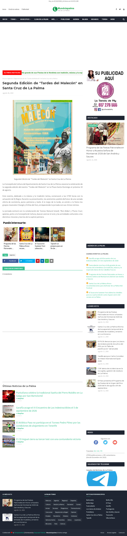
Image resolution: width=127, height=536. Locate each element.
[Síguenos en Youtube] (115, 444)
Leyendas (78, 520)
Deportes (73, 500)
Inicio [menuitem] (4, 19)
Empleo (48, 516)
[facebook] (116, 9)
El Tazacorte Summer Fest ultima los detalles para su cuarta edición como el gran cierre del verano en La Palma (104, 294)
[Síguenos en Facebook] (96, 444)
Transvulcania (75, 508)
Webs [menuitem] (113, 19)
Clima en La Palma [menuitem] (41, 19)
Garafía (108, 506)
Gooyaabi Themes (39, 533)
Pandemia (56, 516)
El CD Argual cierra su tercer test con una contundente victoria (48, 439)
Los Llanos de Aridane (93, 509)
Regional (64, 500)
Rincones (48, 524)
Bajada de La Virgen (61, 512)
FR (101, 451)
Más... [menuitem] (53, 19)
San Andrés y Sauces (112, 512)
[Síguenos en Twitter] (105, 444)
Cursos (78, 504)
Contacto (122, 533)
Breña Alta (109, 500)
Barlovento (90, 500)
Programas (64, 508)
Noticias (48, 500)
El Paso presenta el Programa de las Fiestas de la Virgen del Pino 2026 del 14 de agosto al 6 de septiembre (111, 384)
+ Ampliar (20, 398)
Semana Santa (50, 520)
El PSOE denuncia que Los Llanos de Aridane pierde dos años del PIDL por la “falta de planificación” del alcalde (111, 345)
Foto (55, 524)
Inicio (4, 9)
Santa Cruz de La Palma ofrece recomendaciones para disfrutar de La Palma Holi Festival (104, 285)
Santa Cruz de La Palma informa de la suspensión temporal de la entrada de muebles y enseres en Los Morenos (110, 330)
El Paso (108, 503)
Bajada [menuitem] (85, 19)
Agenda (9, 78)
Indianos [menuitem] (94, 19)
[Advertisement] (63, 49)
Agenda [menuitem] (76, 19)
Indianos (74, 516)
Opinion (73, 512)
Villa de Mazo (110, 518)
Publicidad (25, 9)
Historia (65, 516)
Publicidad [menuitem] (65, 19)
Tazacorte (109, 515)
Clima (69, 520)
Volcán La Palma (59, 504)
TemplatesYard (19, 533)
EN (95, 451)
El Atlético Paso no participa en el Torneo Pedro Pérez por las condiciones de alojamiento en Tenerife (48, 424)
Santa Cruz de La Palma (94, 515)
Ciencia (62, 524)
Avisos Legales (111, 533)
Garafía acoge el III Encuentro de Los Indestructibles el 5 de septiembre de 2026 (102, 259)
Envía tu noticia (14, 9)
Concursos (49, 512)
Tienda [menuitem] (104, 19)
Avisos (48, 508)
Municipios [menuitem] (25, 19)
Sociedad (70, 504)
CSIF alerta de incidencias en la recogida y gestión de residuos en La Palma (110, 370)
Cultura (48, 504)
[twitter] (120, 9)
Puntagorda (110, 509)
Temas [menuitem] (13, 19)
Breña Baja (90, 503)
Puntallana (90, 512)
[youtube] (124, 9)
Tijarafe (88, 518)
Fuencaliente (90, 506)
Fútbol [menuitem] (7, 25)
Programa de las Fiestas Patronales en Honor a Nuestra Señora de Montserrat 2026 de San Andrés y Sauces (105, 152)
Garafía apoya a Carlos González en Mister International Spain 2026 (111, 358)
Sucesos (55, 508)
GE (98, 451)
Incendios (61, 520)
